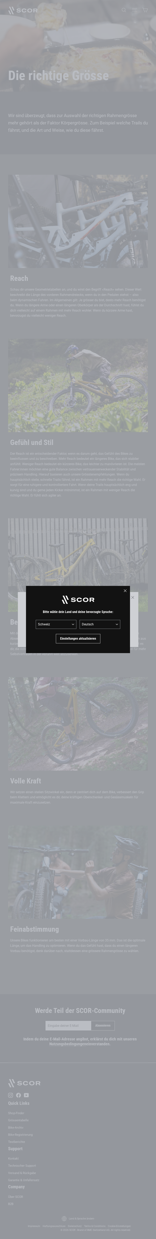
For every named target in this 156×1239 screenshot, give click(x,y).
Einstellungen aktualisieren (78, 638)
